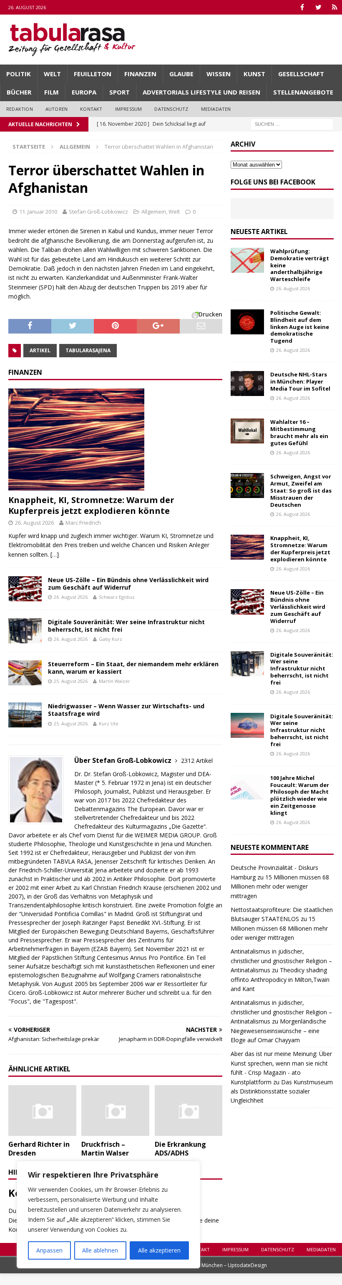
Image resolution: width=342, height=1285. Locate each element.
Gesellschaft (301, 74)
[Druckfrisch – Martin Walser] (115, 1110)
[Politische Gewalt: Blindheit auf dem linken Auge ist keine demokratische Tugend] (247, 321)
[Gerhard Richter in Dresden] (42, 1110)
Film (51, 92)
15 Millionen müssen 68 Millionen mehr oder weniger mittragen (280, 886)
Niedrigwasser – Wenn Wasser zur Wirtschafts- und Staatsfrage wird (126, 709)
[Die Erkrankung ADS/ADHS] (189, 1110)
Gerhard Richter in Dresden (39, 1149)
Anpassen (49, 1250)
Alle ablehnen (100, 1250)
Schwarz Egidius (116, 597)
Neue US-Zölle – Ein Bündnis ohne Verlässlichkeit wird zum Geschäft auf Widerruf (128, 583)
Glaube (181, 74)
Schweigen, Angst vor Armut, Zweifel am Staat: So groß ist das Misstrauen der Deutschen (301, 490)
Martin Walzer (114, 681)
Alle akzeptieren (159, 1250)
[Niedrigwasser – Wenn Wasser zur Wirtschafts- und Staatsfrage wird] (25, 714)
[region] (108, 1214)
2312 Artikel (197, 761)
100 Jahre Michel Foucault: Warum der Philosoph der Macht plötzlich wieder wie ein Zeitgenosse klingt (299, 795)
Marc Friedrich (83, 522)
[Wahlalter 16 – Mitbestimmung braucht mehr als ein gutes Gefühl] (247, 430)
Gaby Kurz (110, 639)
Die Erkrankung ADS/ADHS (180, 1149)
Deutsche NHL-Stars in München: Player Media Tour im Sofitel (300, 381)
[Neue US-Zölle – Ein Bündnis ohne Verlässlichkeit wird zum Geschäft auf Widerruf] (25, 588)
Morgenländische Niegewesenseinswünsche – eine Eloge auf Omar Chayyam (278, 1030)
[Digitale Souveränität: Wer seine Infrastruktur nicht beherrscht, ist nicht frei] (25, 630)
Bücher (19, 92)
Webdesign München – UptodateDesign (220, 1265)
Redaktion (19, 109)
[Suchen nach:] (292, 123)
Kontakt (91, 109)
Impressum (128, 109)
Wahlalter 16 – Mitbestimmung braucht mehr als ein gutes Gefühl (299, 432)
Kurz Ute (108, 723)
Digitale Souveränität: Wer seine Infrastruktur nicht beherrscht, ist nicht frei (126, 625)
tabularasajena (88, 350)
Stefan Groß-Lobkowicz (98, 211)
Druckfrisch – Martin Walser (105, 1149)
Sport (119, 92)
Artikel (40, 350)
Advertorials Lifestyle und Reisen (201, 92)
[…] (54, 554)
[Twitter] (318, 7)
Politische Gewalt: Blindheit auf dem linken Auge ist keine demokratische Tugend (299, 327)
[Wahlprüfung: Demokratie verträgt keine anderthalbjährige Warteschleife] (247, 260)
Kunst (254, 74)
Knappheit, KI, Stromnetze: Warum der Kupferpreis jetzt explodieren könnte (91, 505)
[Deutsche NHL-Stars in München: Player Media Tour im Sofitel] (247, 383)
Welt (52, 74)
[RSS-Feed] (334, 7)
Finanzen (140, 74)
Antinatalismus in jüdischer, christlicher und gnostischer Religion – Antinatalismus (281, 960)
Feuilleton (92, 74)
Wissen (218, 74)
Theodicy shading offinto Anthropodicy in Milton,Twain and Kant (280, 979)
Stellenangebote (303, 92)
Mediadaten (216, 109)
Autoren (56, 109)
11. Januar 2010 (38, 211)
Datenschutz (171, 109)
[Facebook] (302, 7)
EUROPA (84, 92)
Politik (18, 74)
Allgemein (153, 211)
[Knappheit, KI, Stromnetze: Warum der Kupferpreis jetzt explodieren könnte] (115, 439)
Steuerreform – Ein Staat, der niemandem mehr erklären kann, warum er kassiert (133, 667)
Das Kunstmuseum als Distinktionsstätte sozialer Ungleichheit (282, 1091)
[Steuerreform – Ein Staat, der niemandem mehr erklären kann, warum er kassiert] (25, 672)
